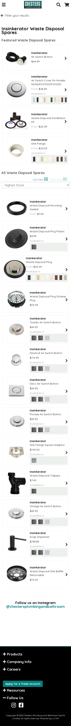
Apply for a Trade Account (22, 684)
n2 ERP (55, 718)
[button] (3, 5)
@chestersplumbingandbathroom (35, 606)
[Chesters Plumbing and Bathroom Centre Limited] (31, 5)
